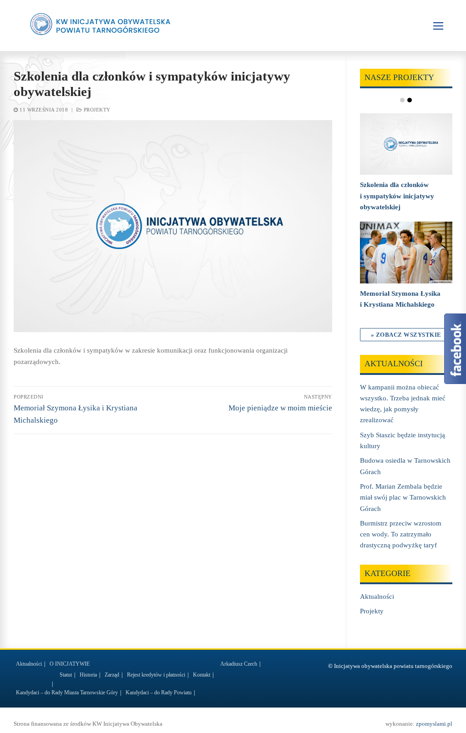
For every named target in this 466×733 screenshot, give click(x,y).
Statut (66, 675)
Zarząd (112, 675)
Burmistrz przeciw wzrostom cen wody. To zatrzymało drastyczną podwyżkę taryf (400, 534)
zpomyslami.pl (434, 723)
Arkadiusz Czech (238, 664)
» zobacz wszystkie (406, 334)
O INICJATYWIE (70, 664)
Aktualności (377, 596)
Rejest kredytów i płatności (156, 675)
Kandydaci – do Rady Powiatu (159, 692)
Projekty (96, 109)
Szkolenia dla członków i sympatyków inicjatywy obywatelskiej (397, 196)
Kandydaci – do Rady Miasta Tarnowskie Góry (67, 692)
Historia (88, 675)
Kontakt (201, 675)
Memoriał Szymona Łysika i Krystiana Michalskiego (400, 299)
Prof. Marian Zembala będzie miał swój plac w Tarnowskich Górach (403, 497)
